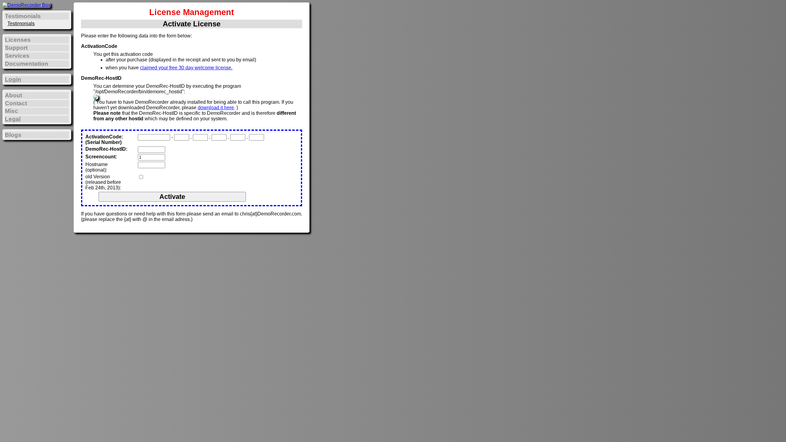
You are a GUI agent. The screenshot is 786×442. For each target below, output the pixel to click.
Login (13, 79)
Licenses (18, 40)
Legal (13, 119)
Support (16, 48)
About (13, 95)
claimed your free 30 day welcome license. (186, 67)
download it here (216, 107)
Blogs (13, 135)
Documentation (26, 63)
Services (17, 55)
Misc (11, 111)
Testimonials (21, 23)
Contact (16, 103)
